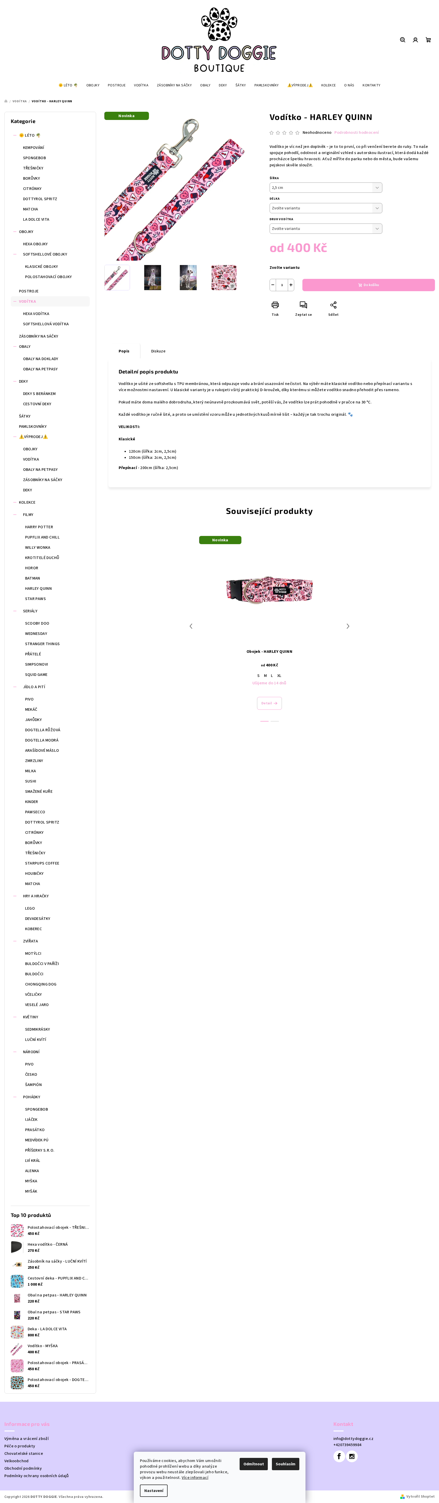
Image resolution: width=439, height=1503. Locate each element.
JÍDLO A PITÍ (34, 687)
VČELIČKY (33, 994)
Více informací (195, 1477)
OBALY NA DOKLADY (40, 359)
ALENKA (32, 1171)
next (348, 626)
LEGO (30, 908)
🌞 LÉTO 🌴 (30, 135)
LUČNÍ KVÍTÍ (35, 1039)
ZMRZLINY (34, 761)
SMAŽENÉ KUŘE (39, 791)
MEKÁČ (31, 709)
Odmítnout (253, 1464)
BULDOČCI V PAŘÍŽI (42, 964)
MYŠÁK (31, 1191)
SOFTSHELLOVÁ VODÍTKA (46, 324)
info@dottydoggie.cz (353, 1438)
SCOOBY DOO (37, 623)
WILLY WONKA (37, 547)
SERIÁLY (30, 611)
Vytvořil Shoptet (420, 1496)
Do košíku (371, 285)
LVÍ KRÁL (32, 1160)
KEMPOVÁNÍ (33, 147)
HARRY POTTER (39, 527)
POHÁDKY (31, 1097)
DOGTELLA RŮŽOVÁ (42, 730)
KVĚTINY (30, 1017)
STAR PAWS (35, 599)
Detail (266, 703)
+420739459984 (347, 1445)
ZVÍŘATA (30, 941)
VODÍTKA (27, 301)
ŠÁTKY (25, 416)
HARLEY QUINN (38, 588)
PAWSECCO (35, 812)
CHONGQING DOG (41, 984)
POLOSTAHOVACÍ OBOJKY (48, 277)
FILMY (28, 514)
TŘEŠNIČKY (33, 168)
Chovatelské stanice (23, 1453)
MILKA (30, 771)
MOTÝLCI (33, 953)
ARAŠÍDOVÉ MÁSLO (42, 750)
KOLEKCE (27, 502)
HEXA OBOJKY (35, 244)
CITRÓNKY (32, 188)
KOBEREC (33, 929)
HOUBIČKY (34, 873)
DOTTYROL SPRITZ (40, 199)
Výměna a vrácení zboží (26, 1438)
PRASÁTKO (35, 1130)
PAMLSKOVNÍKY (33, 426)
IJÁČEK (31, 1119)
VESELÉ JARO (37, 1005)
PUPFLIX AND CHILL (42, 537)
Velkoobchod (16, 1461)
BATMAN (32, 578)
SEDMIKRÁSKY (37, 1029)
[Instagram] (352, 1456)
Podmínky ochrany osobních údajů (36, 1476)
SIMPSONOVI (36, 664)
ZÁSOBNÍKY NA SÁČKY (38, 336)
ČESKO (31, 1074)
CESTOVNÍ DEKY (37, 404)
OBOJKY (26, 232)
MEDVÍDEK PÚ (37, 1140)
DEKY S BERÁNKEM (39, 394)
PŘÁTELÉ (33, 654)
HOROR (31, 568)
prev (191, 626)
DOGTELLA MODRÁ (42, 740)
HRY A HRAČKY (36, 896)
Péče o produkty (19, 1446)
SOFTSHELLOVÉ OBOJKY (45, 254)
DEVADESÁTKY (37, 918)
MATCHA (30, 209)
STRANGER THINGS (42, 644)
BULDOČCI (34, 974)
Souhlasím (285, 1464)
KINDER (31, 802)
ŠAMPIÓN (33, 1085)
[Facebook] (339, 1456)
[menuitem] (68, 85)
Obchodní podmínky (23, 1468)
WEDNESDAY (36, 633)
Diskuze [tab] (158, 351)
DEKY (23, 381)
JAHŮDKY (33, 720)
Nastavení (153, 1491)
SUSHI (30, 781)
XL (279, 675)
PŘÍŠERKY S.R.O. (40, 1150)
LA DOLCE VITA (36, 219)
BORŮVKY (31, 178)
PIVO (29, 699)
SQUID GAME (36, 674)
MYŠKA (31, 1181)
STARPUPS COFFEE (42, 863)
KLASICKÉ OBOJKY (41, 266)
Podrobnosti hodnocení (356, 132)
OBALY (25, 346)
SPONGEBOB (34, 158)
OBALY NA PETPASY (40, 369)
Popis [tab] (124, 351)
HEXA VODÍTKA (36, 314)
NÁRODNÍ (31, 1052)
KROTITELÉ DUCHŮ (42, 558)
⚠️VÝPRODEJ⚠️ (33, 437)
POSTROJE (29, 291)
